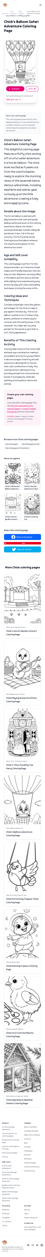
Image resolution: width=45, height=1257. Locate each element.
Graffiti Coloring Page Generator (10, 1180)
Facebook (5, 1209)
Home (6, 13)
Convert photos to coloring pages (9, 1134)
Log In (26, 1213)
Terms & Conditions (32, 1167)
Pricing (5, 1157)
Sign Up (27, 1209)
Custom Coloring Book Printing (10, 1147)
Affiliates (28, 1159)
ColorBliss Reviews (31, 1131)
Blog (25, 1143)
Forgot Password (30, 1217)
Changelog (28, 1151)
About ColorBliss (30, 1127)
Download (15, 89)
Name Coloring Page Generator (10, 1193)
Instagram (6, 1217)
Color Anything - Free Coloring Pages (32, 1228)
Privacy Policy (29, 1171)
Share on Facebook (24, 537)
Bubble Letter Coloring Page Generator (11, 1186)
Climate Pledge (30, 1163)
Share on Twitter (24, 549)
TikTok (4, 1225)
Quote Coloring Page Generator (10, 1199)
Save (23, 543)
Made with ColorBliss (32, 1135)
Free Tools (6, 1162)
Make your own (12, 99)
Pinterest (6, 1213)
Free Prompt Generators (7, 1167)
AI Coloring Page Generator (8, 1128)
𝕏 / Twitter (6, 1221)
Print (31, 89)
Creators (27, 1139)
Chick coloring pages (21, 13)
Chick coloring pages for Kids (30, 444)
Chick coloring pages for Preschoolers (17, 448)
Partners (27, 1155)
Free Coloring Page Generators (9, 1173)
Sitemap (27, 1147)
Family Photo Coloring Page (10, 1141)
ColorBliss (11, 416)
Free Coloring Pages (12, 13)
